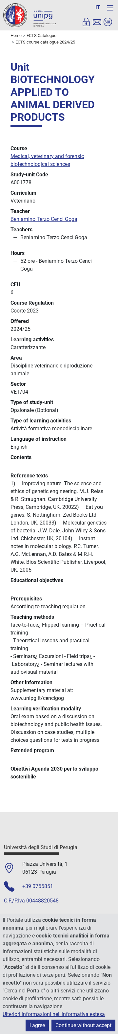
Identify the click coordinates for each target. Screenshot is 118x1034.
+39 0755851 (37, 886)
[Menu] (110, 7)
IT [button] (97, 7)
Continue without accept (83, 1025)
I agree (37, 1025)
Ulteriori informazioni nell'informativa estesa (54, 1014)
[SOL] (108, 22)
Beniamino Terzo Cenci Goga (43, 219)
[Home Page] (29, 15)
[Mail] (97, 22)
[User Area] (86, 22)
